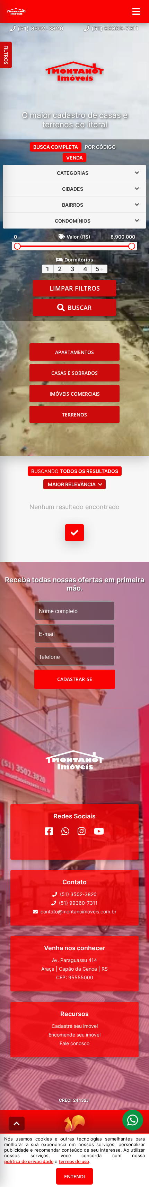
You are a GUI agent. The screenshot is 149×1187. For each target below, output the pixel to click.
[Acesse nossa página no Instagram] (82, 831)
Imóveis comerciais (75, 393)
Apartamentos (74, 352)
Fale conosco (74, 1043)
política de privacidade (28, 1161)
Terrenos (74, 414)
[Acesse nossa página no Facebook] (49, 831)
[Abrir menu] (136, 11)
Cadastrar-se (74, 679)
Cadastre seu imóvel (75, 1026)
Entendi (74, 1176)
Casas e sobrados (74, 373)
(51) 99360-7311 (115, 28)
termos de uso (74, 1161)
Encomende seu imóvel (74, 1035)
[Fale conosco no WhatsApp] (65, 831)
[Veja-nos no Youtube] (99, 831)
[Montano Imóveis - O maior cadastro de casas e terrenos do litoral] (74, 72)
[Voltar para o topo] (17, 1123)
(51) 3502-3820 (40, 28)
